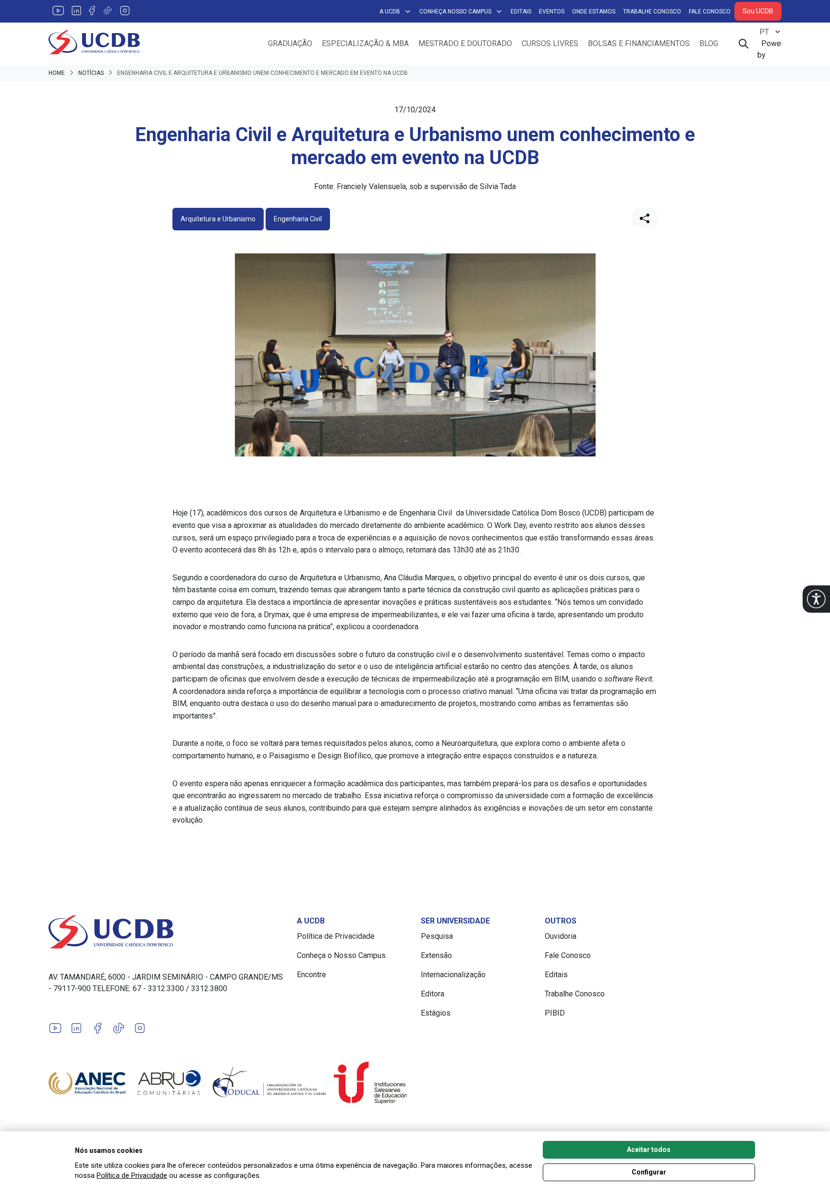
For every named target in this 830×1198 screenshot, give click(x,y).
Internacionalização (453, 974)
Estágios (436, 1013)
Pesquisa (437, 936)
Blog (708, 43)
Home (57, 73)
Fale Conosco (710, 11)
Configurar (649, 1172)
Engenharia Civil (298, 219)
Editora (432, 993)
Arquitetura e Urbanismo (218, 219)
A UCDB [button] (389, 11)
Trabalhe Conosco (652, 11)
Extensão (436, 955)
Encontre (311, 974)
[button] (816, 599)
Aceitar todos (649, 1149)
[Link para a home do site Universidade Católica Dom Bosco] (167, 931)
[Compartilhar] (645, 218)
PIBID (555, 1013)
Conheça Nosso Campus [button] (455, 11)
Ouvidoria (560, 936)
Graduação (290, 43)
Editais (521, 11)
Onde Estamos (593, 11)
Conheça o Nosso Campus (341, 955)
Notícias (91, 73)
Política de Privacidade (336, 936)
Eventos (551, 11)
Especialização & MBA (365, 43)
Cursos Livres (550, 43)
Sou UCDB (758, 11)
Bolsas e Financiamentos (639, 43)
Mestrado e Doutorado (465, 43)
